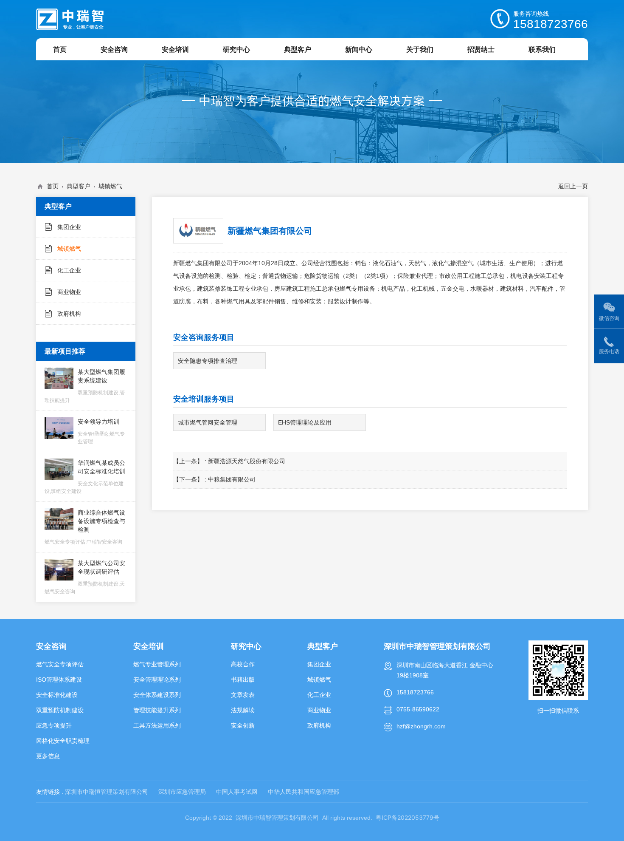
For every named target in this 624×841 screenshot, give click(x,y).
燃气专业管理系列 (157, 664)
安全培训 (148, 646)
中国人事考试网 (237, 791)
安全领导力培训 (101, 431)
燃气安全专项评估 (60, 664)
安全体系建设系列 (157, 695)
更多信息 (48, 756)
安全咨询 (51, 646)
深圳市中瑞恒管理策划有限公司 (106, 791)
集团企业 (69, 227)
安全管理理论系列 (157, 679)
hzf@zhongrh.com (421, 726)
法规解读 (243, 710)
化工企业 (69, 270)
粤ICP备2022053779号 (407, 817)
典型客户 (78, 186)
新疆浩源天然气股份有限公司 (246, 461)
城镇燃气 (110, 186)
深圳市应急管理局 (182, 791)
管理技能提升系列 (157, 710)
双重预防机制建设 (60, 710)
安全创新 (243, 725)
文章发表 (243, 695)
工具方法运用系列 (157, 725)
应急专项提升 (54, 725)
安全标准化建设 (57, 695)
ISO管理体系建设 (59, 679)
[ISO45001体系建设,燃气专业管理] (70, 19)
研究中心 (246, 646)
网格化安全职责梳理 (63, 740)
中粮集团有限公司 (232, 479)
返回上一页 (573, 186)
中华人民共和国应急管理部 (303, 791)
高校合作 (243, 664)
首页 (53, 186)
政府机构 (69, 313)
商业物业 (69, 292)
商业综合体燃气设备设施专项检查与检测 (85, 526)
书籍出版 (243, 679)
